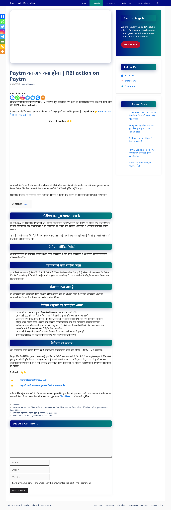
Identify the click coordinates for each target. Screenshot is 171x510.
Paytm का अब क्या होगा (21, 407)
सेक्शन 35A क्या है (16, 410)
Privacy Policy (157, 505)
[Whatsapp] (17, 97)
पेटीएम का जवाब (65, 407)
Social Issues (126, 3)
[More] (43, 97)
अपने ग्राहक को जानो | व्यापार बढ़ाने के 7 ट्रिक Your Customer (35, 413)
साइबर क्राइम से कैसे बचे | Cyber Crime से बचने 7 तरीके (32, 415)
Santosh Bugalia (22, 3)
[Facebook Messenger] (38, 97)
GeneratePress (46, 505)
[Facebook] (12, 97)
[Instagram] (22, 97)
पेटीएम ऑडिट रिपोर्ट (37, 407)
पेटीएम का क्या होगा (52, 407)
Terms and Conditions (138, 505)
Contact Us (110, 505)
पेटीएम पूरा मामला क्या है (100, 407)
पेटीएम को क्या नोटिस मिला (81, 407)
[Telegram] (32, 97)
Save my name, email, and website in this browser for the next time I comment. (51, 482)
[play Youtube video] (61, 155)
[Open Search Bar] (157, 3)
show (26, 204)
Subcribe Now (130, 44)
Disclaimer (121, 505)
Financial (96, 3)
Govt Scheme (144, 3)
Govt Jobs (111, 3)
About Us (98, 505)
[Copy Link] (2, 46)
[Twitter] (27, 97)
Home (83, 3)
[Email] (2, 41)
